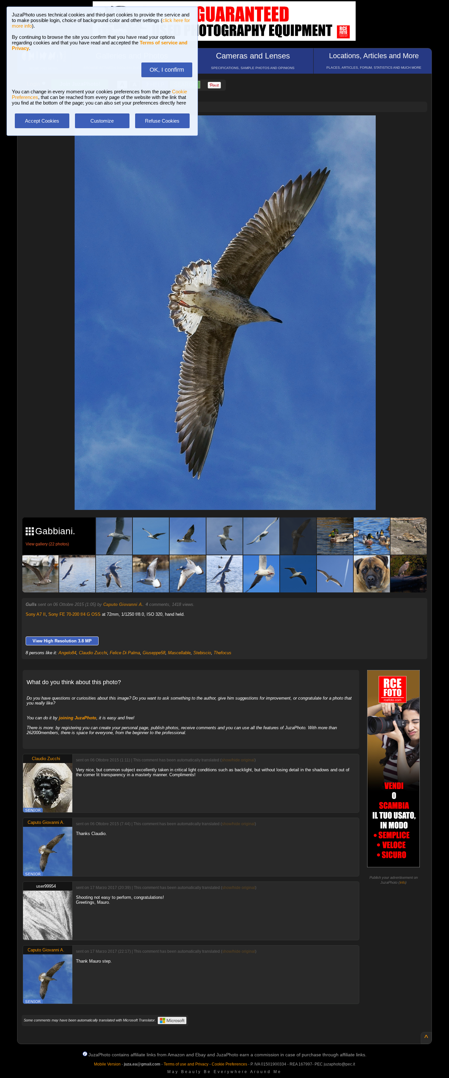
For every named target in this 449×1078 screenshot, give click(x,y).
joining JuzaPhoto (77, 717)
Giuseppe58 (154, 652)
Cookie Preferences (229, 1064)
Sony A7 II (36, 614)
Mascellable (179, 652)
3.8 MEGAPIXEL (230, 497)
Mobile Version (107, 1064)
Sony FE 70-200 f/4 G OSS (74, 614)
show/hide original (238, 760)
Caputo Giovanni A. (123, 604)
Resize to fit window (229, 127)
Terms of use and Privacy (186, 1064)
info (402, 882)
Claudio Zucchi (93, 652)
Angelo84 (67, 652)
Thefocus (222, 652)
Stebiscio (202, 652)
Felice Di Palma (125, 652)
